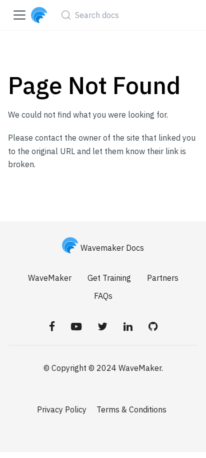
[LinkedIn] (128, 326)
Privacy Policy (61, 409)
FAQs (103, 296)
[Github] (153, 326)
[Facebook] (52, 326)
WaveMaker (50, 278)
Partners (162, 278)
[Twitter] (103, 326)
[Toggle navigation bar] (19, 15)
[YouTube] (76, 326)
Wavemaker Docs (112, 248)
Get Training (109, 278)
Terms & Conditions (131, 409)
